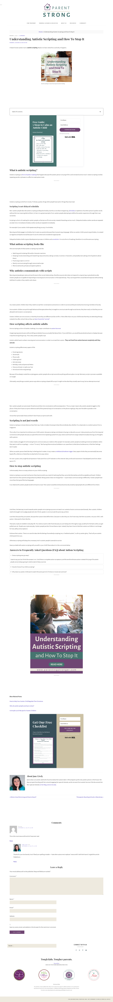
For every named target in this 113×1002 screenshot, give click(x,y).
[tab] (56, 558)
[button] (43, 149)
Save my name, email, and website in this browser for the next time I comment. (33, 927)
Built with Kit (70, 137)
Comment (13, 876)
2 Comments (22, 35)
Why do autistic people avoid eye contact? (22, 706)
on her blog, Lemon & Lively (48, 785)
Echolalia (72, 210)
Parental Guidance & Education (18, 42)
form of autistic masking (29, 174)
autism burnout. (56, 328)
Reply (11, 841)
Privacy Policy (56, 963)
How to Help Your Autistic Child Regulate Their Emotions (26, 701)
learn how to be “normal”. (42, 319)
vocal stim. (56, 239)
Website (12, 916)
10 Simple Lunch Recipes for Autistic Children (23, 710)
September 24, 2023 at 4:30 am (25, 827)
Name (12, 899)
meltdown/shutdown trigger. (64, 451)
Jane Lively (25, 844)
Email (12, 907)
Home (41, 32)
